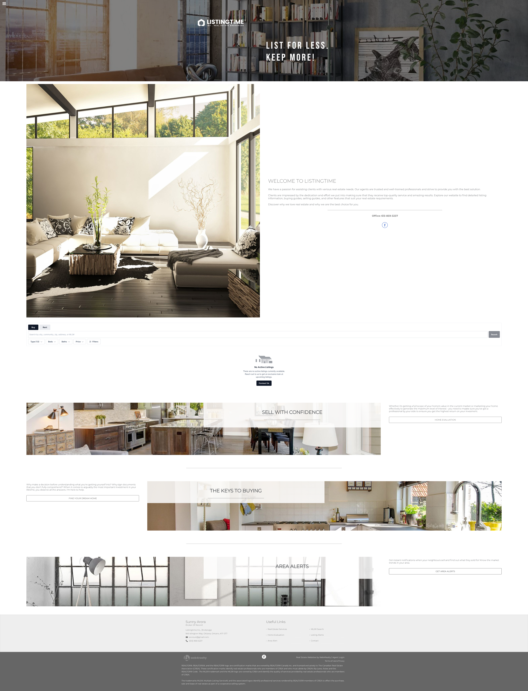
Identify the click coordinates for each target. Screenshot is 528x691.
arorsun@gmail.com (199, 637)
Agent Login (338, 657)
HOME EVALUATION (445, 420)
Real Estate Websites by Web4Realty (313, 657)
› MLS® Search (316, 629)
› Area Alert (271, 640)
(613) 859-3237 (195, 641)
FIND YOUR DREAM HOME (83, 498)
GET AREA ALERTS (445, 571)
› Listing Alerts (316, 635)
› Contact (314, 640)
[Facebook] (264, 657)
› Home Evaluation (275, 635)
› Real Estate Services (276, 629)
